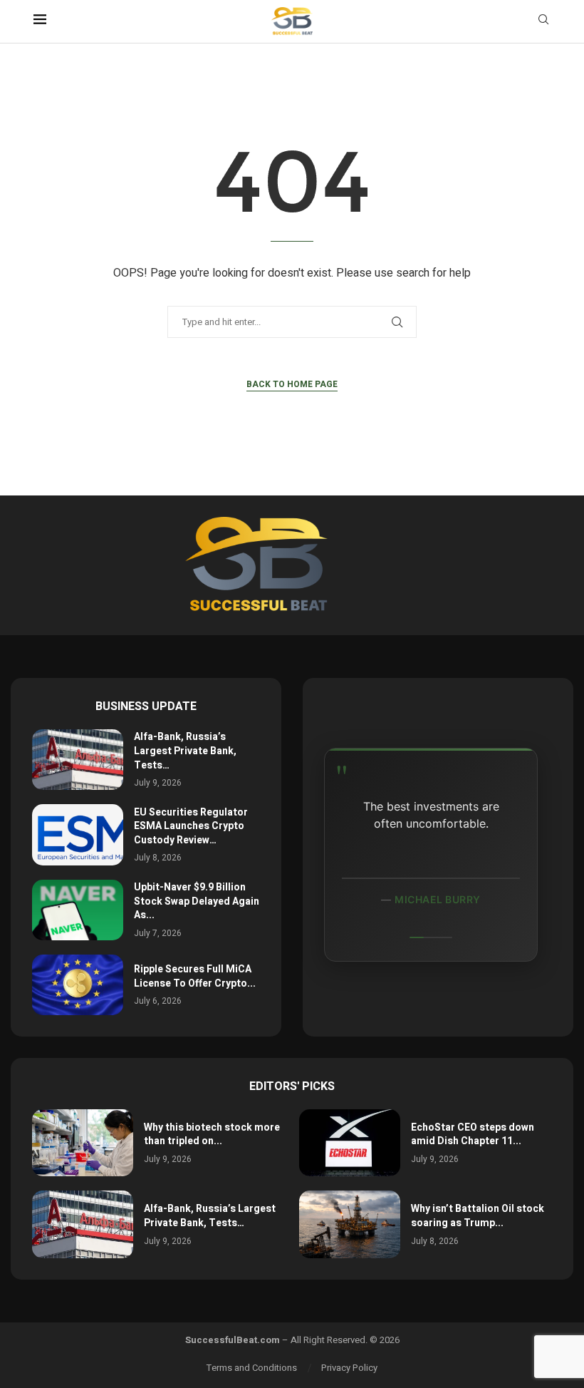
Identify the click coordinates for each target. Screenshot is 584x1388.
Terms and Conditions (252, 1367)
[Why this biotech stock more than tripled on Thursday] (82, 1143)
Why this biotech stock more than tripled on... (212, 1134)
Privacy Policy (349, 1367)
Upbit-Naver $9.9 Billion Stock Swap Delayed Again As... (196, 901)
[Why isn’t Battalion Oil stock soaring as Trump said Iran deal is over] (349, 1224)
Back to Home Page (292, 384)
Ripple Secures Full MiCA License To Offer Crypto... (195, 976)
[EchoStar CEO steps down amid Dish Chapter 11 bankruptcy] (349, 1143)
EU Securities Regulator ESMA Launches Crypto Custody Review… (191, 826)
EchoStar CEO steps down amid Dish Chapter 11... (472, 1134)
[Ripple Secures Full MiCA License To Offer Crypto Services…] (77, 985)
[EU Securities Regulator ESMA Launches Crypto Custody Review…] (77, 834)
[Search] (543, 21)
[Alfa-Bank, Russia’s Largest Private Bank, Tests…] (77, 759)
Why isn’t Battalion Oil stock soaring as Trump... (477, 1215)
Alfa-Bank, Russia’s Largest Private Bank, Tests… (185, 750)
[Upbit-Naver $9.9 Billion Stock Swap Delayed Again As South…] (77, 910)
